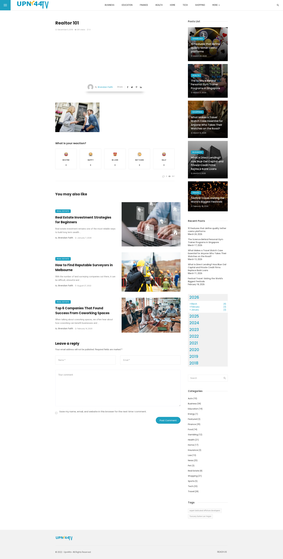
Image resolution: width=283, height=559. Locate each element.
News (190, 460)
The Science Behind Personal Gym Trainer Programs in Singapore (205, 84)
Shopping (200, 5)
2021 (193, 343)
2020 (194, 350)
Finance (144, 5)
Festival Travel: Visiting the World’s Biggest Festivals (207, 200)
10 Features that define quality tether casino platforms (205, 47)
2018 (193, 363)
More (215, 5)
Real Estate (63, 211)
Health (159, 5)
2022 (194, 336)
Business (109, 5)
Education (127, 5)
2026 (194, 297)
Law (190, 455)
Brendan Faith (105, 87)
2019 (193, 356)
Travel (196, 192)
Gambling (197, 38)
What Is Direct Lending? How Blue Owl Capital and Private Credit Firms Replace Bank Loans (207, 163)
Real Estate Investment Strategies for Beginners (83, 220)
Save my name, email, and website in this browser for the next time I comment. (103, 411)
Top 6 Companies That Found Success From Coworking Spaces (82, 310)
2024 (194, 323)
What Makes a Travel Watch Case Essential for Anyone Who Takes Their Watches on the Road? (207, 123)
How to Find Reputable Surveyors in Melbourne (84, 267)
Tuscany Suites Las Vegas (200, 516)
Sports (191, 481)
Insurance (193, 450)
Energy (191, 413)
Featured (192, 419)
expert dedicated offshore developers (205, 511)
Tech (185, 5)
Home (172, 5)
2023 (194, 329)
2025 (194, 316)
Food (190, 429)
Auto (190, 398)
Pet (189, 465)
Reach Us (222, 552)
